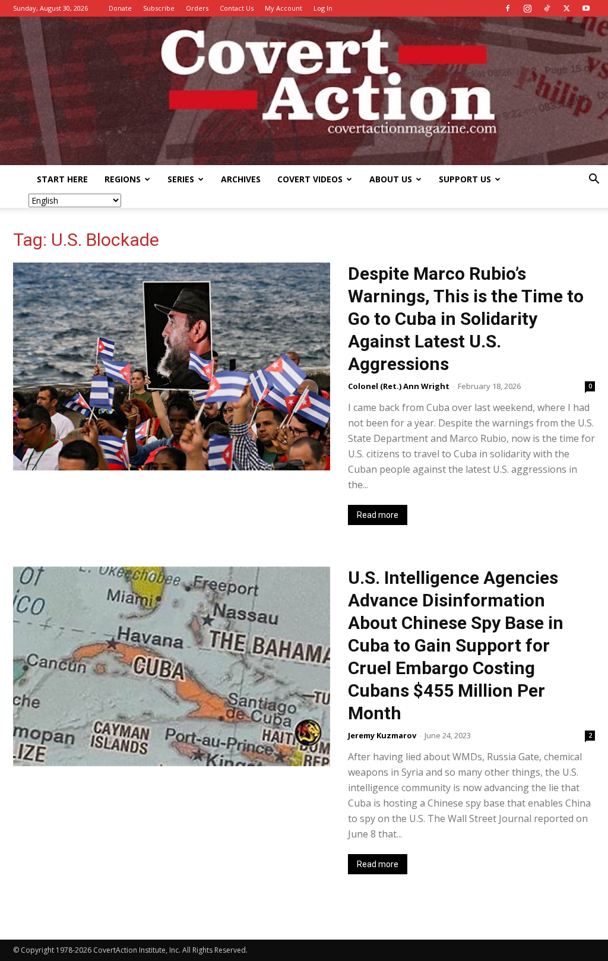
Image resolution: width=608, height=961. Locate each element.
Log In (323, 8)
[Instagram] (527, 8)
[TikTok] (547, 8)
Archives (241, 179)
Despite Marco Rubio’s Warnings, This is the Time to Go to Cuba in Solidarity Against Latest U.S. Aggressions (466, 318)
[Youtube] (586, 8)
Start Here (62, 179)
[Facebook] (508, 8)
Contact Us (237, 8)
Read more (377, 515)
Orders (197, 8)
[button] (594, 180)
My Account (283, 8)
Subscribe (159, 8)
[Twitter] (566, 8)
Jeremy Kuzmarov (382, 735)
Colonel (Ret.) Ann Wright (398, 386)
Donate (120, 8)
